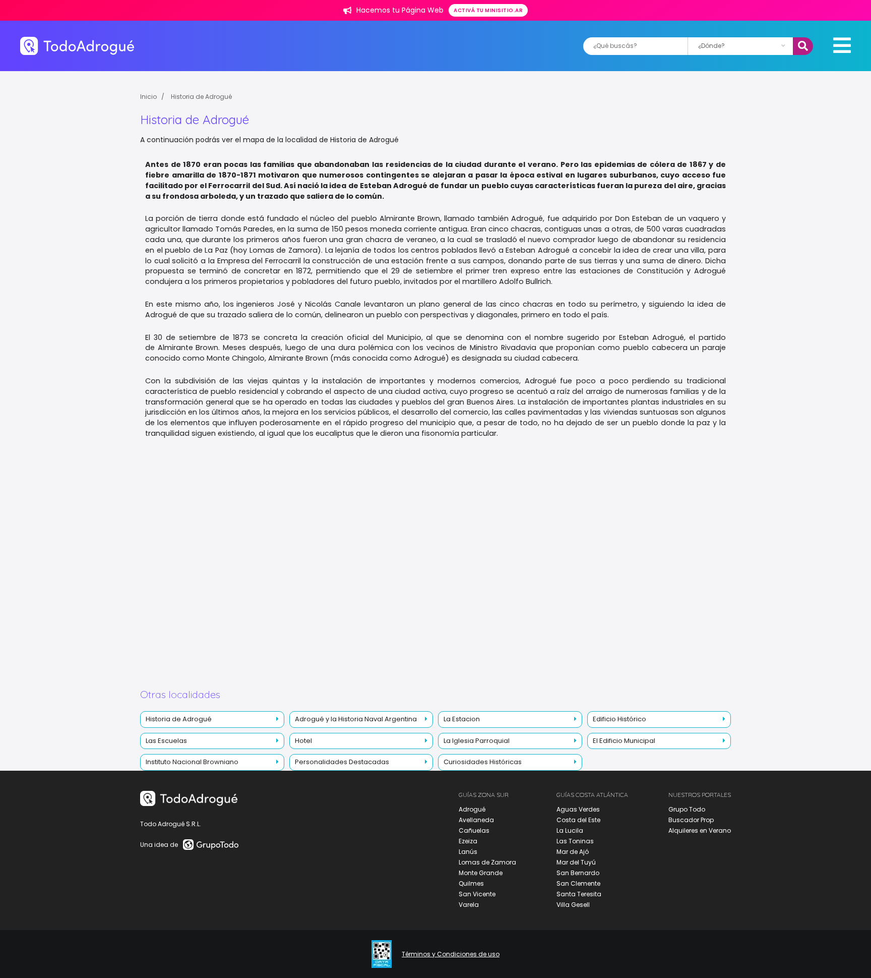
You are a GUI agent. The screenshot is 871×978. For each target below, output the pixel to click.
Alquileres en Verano (699, 830)
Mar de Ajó (572, 851)
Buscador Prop (691, 820)
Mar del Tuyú (576, 862)
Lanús (468, 851)
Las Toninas (575, 841)
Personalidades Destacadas (342, 762)
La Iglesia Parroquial (477, 740)
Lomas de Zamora (487, 862)
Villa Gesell (573, 904)
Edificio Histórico (619, 719)
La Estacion (462, 719)
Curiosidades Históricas (483, 762)
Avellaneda (476, 820)
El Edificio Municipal (624, 740)
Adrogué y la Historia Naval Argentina (356, 719)
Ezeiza (468, 841)
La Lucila (569, 830)
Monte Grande (481, 873)
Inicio (148, 96)
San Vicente (477, 894)
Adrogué (472, 809)
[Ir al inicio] (77, 45)
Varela (469, 904)
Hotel (303, 740)
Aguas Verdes (578, 809)
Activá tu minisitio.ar (488, 10)
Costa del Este (578, 820)
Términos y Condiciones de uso (451, 954)
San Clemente (578, 883)
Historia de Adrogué (201, 96)
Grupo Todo (686, 809)
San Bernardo (577, 873)
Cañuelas (474, 830)
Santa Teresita (578, 894)
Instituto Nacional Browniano (192, 762)
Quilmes (471, 883)
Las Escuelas (166, 740)
